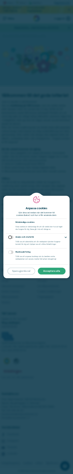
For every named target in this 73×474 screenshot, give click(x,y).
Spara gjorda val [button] (21, 271)
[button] (66, 237)
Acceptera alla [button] (51, 271)
